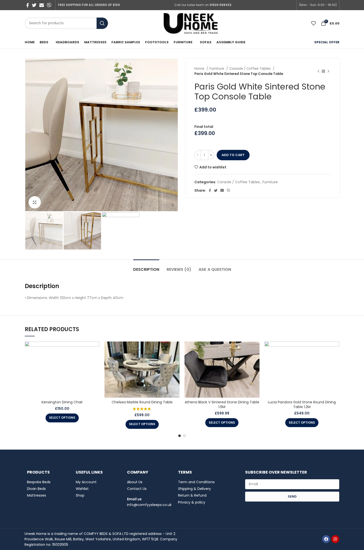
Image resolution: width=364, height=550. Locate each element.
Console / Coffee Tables (250, 68)
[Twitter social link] (34, 5)
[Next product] (328, 71)
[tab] (146, 267)
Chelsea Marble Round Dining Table (142, 402)
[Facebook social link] (27, 5)
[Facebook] (326, 539)
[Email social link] (41, 5)
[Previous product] (318, 71)
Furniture (217, 68)
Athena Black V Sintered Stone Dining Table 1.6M (222, 405)
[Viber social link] (49, 5)
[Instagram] (335, 539)
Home (199, 68)
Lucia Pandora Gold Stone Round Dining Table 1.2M (302, 405)
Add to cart (233, 155)
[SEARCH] (102, 23)
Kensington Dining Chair (62, 402)
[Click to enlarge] (34, 202)
